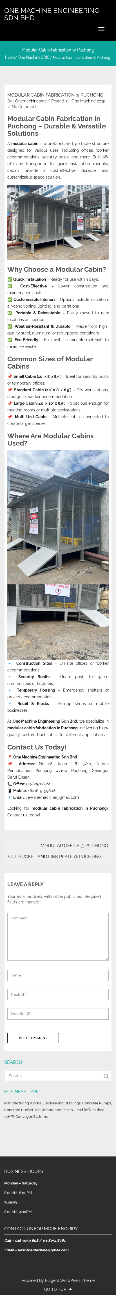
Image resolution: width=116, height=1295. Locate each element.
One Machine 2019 (33, 57)
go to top (55, 1289)
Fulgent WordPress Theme (70, 1280)
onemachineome (31, 101)
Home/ (11, 57)
